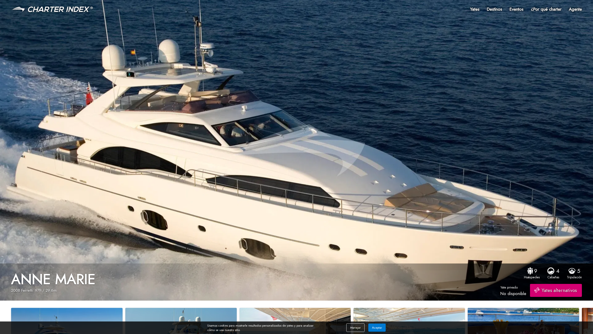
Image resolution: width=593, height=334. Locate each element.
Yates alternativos (559, 290)
